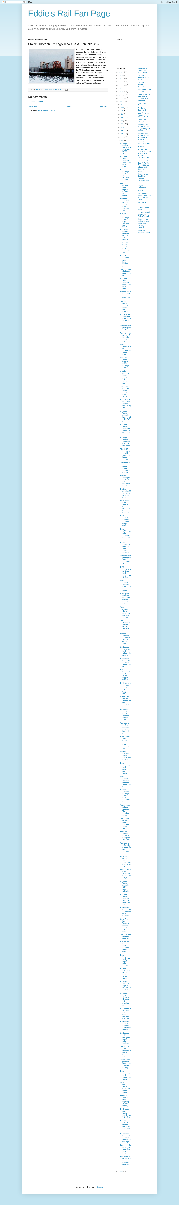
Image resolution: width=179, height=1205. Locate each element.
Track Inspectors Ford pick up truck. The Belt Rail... (125, 625)
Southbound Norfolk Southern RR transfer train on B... (125, 1026)
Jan (122, 140)
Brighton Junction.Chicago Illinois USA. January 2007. (125, 205)
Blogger (100, 1187)
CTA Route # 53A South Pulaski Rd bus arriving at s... (125, 404)
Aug (122, 117)
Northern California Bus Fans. (143, 181)
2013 (121, 82)
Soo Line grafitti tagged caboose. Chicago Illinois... (124, 363)
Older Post (103, 106)
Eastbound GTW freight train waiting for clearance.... (125, 534)
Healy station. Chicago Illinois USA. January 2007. (125, 688)
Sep (122, 114)
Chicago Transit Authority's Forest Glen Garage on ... (125, 429)
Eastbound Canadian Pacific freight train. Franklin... (125, 1075)
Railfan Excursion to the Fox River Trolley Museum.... (125, 973)
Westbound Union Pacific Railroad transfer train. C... (124, 947)
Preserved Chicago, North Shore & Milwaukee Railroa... (125, 175)
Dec (122, 104)
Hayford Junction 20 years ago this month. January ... (125, 493)
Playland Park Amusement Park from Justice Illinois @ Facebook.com (144, 153)
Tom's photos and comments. (143, 220)
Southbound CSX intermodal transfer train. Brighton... (125, 1038)
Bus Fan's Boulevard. (142, 109)
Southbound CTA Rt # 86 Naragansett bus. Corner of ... (125, 912)
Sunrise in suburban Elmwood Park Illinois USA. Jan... (125, 756)
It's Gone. (141, 147)
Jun (122, 124)
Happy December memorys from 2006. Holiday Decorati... (125, 548)
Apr (122, 130)
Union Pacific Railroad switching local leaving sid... (125, 261)
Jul (122, 121)
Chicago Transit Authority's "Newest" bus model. (125, 442)
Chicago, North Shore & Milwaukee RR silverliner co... (125, 999)
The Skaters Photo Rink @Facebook (142, 71)
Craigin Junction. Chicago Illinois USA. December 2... (125, 796)
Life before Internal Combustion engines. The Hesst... (125, 836)
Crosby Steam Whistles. (143, 208)
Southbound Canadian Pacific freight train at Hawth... (125, 651)
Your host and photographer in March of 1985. (125, 272)
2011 (121, 88)
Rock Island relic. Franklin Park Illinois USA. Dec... (125, 1113)
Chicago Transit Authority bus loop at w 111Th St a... (125, 416)
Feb (122, 137)
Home (68, 106)
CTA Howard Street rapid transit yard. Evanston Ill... (125, 319)
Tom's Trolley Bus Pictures (143, 175)
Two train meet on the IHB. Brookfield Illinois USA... (125, 337)
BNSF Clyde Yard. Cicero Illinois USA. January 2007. (125, 742)
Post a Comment (37, 102)
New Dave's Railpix (142, 104)
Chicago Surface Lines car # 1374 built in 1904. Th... (125, 148)
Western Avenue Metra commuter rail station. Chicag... (125, 612)
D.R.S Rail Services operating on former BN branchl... (125, 234)
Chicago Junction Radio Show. (143, 78)
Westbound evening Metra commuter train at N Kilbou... (125, 1087)
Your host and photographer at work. (125, 328)
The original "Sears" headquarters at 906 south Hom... (125, 1051)
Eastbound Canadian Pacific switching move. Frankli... (125, 768)
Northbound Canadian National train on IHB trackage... (125, 1138)
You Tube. (142, 191)
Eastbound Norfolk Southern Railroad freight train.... (124, 521)
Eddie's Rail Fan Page (69, 13)
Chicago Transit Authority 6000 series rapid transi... (125, 284)
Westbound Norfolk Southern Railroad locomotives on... (125, 728)
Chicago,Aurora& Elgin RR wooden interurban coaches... (125, 1013)
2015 (121, 75)
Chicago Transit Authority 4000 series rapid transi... (125, 162)
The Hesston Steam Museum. (144, 232)
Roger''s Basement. (142, 187)
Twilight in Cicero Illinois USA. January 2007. (124, 248)
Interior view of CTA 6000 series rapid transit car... (125, 295)
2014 (121, 79)
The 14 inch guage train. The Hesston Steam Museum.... (125, 823)
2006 (121, 1171)
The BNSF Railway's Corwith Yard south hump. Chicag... (125, 454)
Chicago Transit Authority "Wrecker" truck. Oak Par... (125, 899)
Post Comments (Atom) (47, 110)
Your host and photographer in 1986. (125, 936)
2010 (121, 92)
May (122, 127)
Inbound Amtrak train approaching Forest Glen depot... (125, 189)
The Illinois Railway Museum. (142, 226)
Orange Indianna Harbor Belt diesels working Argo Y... (125, 639)
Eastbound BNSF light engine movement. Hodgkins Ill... (125, 1125)
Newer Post (33, 106)
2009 (121, 95)
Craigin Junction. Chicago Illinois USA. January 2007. (124, 220)
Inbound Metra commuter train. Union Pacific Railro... (125, 1149)
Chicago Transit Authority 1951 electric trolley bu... (125, 886)
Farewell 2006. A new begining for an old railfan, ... (124, 1101)
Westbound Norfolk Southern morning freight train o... (125, 782)
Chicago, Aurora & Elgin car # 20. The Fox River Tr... (125, 986)
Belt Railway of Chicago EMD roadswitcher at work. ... (125, 1161)
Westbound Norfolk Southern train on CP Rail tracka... (125, 585)
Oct (122, 111)
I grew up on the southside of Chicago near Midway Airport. (144, 97)
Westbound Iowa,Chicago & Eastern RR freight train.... (125, 349)
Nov (122, 108)
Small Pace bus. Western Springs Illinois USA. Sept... (124, 925)
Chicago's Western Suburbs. (141, 85)
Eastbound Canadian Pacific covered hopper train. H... (125, 675)
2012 (121, 85)
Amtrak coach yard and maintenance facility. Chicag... (125, 1064)
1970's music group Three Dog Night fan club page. (144, 196)
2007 (121, 102)
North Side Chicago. (142, 121)
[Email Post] (66, 89)
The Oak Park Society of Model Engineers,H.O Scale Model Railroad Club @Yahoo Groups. (144, 139)
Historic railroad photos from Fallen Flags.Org (144, 214)
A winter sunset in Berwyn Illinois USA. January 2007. (124, 377)
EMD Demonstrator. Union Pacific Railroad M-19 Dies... (125, 572)
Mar (122, 134)
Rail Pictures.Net (144, 160)
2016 (121, 72)
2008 (121, 98)
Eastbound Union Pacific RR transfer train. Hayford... (125, 960)
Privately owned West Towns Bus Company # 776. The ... (125, 861)
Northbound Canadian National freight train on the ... (125, 662)
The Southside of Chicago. (144, 90)
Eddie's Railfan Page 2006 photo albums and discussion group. (144, 167)
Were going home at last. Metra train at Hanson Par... (125, 599)
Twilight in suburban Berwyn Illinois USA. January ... (125, 391)
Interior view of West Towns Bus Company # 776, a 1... (125, 874)
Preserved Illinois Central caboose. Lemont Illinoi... (124, 715)
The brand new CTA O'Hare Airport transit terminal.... (125, 306)
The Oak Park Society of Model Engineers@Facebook (144, 128)
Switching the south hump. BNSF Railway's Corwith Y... (125, 468)
